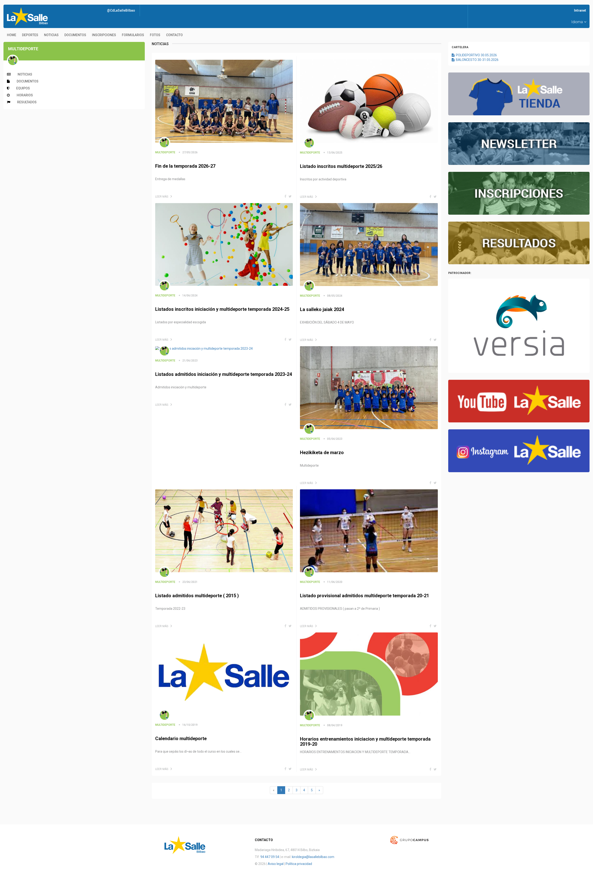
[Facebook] (285, 196)
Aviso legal (276, 864)
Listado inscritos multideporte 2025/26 (341, 166)
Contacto (174, 35)
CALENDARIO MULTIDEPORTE (181, 738)
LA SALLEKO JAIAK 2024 (322, 309)
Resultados (27, 102)
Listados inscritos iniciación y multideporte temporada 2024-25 (222, 309)
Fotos (155, 35)
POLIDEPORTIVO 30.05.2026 (475, 55)
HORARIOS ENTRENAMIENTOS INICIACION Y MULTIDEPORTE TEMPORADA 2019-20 (365, 741)
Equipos (23, 88)
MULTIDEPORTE (165, 152)
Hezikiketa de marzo (322, 452)
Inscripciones (104, 35)
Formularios (133, 35)
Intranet (580, 10)
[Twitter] (290, 196)
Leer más (161, 196)
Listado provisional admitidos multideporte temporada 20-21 (364, 595)
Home (11, 35)
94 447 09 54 (269, 857)
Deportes (30, 35)
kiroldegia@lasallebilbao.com (313, 857)
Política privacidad (299, 864)
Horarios (25, 95)
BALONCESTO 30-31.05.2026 (476, 60)
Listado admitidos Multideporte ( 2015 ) (197, 595)
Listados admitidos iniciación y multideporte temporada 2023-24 (223, 374)
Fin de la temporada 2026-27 (185, 166)
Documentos (75, 35)
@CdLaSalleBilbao (121, 10)
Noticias (51, 35)
